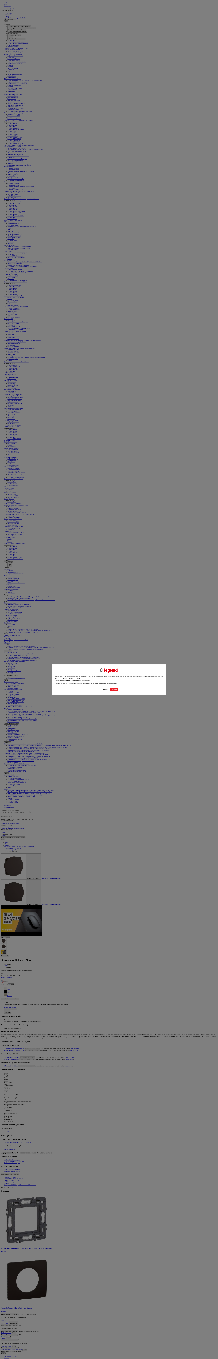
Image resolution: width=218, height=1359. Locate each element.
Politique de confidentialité (71, 680)
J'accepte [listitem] (114, 689)
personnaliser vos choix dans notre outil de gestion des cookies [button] (100, 683)
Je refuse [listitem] (104, 689)
